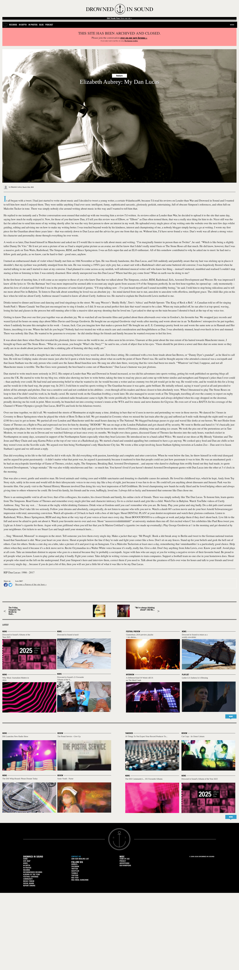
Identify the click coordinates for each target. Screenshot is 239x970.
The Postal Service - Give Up (69, 736)
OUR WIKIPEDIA (125, 865)
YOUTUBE (74, 875)
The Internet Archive (131, 41)
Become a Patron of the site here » (31, 584)
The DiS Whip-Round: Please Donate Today (20, 779)
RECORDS (26, 870)
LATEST (5, 624)
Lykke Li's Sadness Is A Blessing (195, 678)
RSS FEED (74, 877)
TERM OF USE (125, 858)
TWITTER (74, 868)
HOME (25, 858)
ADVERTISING (124, 863)
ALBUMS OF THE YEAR (31, 874)
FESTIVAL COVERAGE (30, 876)
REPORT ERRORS (29, 885)
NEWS (25, 863)
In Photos (32, 24)
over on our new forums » (133, 38)
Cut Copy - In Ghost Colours (192, 736)
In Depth (23, 24)
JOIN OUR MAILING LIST (80, 858)
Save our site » (119, 18)
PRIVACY (123, 861)
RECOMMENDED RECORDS (32, 872)
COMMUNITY (28, 879)
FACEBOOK (75, 866)
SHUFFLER (75, 871)
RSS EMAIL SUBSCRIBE (80, 880)
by (15, 187)
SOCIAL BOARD (28, 883)
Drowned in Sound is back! (68, 635)
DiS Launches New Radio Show (15, 736)
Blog (41, 24)
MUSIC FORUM (28, 881)
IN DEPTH (26, 865)
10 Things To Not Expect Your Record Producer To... (146, 736)
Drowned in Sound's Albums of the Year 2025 (199, 779)
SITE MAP (26, 861)
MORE (231, 716)
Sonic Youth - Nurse (65, 779)
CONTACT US (76, 856)
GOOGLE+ (74, 864)
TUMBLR (74, 873)
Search (232, 25)
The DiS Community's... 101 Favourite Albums (143, 779)
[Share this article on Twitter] (10, 585)
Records (13, 24)
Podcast (49, 24)
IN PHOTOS (27, 867)
